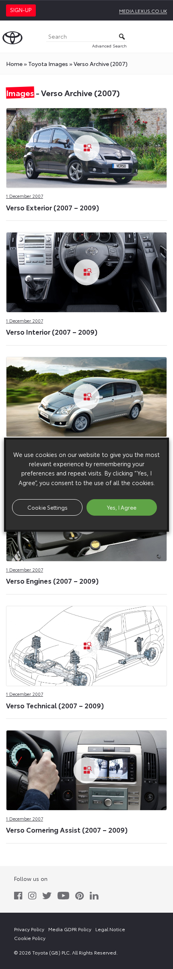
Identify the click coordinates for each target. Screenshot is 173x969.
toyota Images (48, 64)
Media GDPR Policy (69, 929)
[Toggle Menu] (162, 37)
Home (14, 64)
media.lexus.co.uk (143, 10)
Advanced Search (109, 46)
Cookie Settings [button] (47, 507)
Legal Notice (110, 929)
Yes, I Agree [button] (121, 507)
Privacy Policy (29, 929)
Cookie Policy (29, 937)
